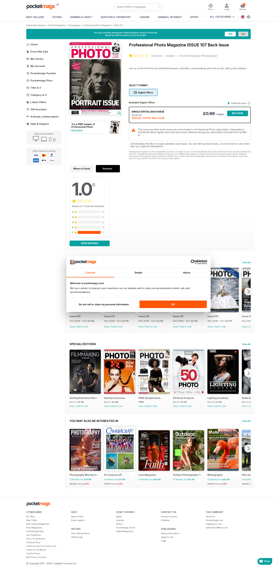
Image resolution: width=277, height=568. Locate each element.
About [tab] (186, 272)
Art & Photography (56, 25)
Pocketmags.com (214, 520)
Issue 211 (178, 316)
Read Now (77, 130)
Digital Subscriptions (36, 25)
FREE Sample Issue (149, 398)
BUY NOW (237, 113)
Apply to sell (167, 537)
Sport (194, 17)
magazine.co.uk (214, 524)
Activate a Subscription (44, 116)
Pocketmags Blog (35, 531)
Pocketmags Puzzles (43, 73)
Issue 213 (109, 316)
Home (34, 44)
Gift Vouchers (38, 109)
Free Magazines (34, 527)
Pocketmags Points (125, 527)
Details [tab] (139, 272)
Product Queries (169, 516)
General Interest (170, 17)
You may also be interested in (94, 420)
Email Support (78, 520)
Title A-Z (35, 87)
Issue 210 (212, 316)
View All (246, 262)
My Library (36, 58)
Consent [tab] (90, 272)
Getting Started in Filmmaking (84, 398)
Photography (74, 25)
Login (163, 540)
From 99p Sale (39, 51)
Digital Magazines (125, 531)
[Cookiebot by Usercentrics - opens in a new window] (193, 262)
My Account (37, 66)
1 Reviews (156, 55)
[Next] (248, 291)
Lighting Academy (217, 398)
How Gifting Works (80, 533)
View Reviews (89, 243)
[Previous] (72, 373)
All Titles (30, 516)
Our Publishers (33, 535)
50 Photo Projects (183, 398)
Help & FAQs (77, 516)
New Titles (31, 520)
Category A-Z (38, 94)
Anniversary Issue (114, 398)
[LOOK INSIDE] (95, 114)
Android (120, 520)
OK (173, 304)
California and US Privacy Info (41, 546)
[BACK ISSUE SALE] (223, 311)
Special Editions (83, 344)
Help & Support (39, 123)
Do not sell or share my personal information (104, 304)
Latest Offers (38, 102)
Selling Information (170, 533)
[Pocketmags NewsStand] (42, 6)
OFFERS (57, 17)
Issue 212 (143, 316)
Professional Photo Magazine (97, 25)
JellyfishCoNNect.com (217, 527)
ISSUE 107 (118, 25)
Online (119, 524)
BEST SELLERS (35, 17)
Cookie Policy (33, 553)
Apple (119, 516)
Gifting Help (77, 537)
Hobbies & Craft (81, 17)
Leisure (144, 17)
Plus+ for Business (35, 538)
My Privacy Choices (36, 557)
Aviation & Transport (116, 17)
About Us (210, 516)
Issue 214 (75, 316)
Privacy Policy (33, 542)
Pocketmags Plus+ (41, 80)
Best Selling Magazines (37, 524)
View (72, 326)
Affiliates (165, 520)
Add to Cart (82, 326)
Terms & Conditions (36, 549)
